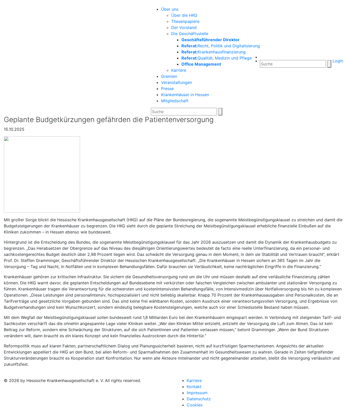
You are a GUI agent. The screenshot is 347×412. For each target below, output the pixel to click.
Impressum (197, 392)
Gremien (169, 76)
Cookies (194, 404)
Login (337, 60)
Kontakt (194, 386)
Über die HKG (184, 15)
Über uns (169, 9)
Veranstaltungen (176, 82)
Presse (167, 88)
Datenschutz (199, 398)
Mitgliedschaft (174, 100)
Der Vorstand (184, 27)
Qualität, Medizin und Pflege (216, 58)
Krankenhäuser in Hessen (185, 94)
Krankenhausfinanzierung (213, 51)
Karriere (178, 70)
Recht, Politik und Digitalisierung (220, 45)
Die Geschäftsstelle (189, 33)
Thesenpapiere (185, 21)
